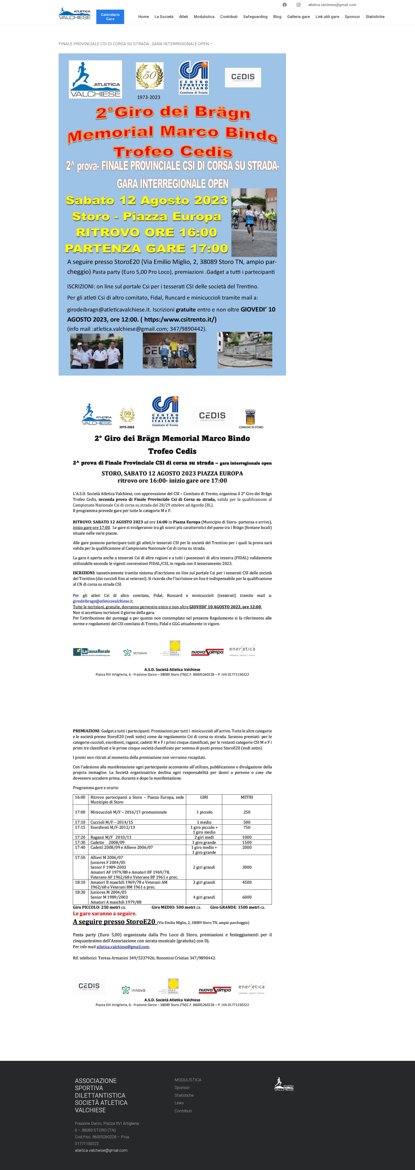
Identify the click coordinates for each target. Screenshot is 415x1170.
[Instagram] (298, 5)
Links (179, 1103)
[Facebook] (285, 5)
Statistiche (184, 1095)
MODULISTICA (188, 1079)
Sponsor (182, 1087)
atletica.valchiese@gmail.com (101, 1150)
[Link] (75, 13)
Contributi (183, 1110)
